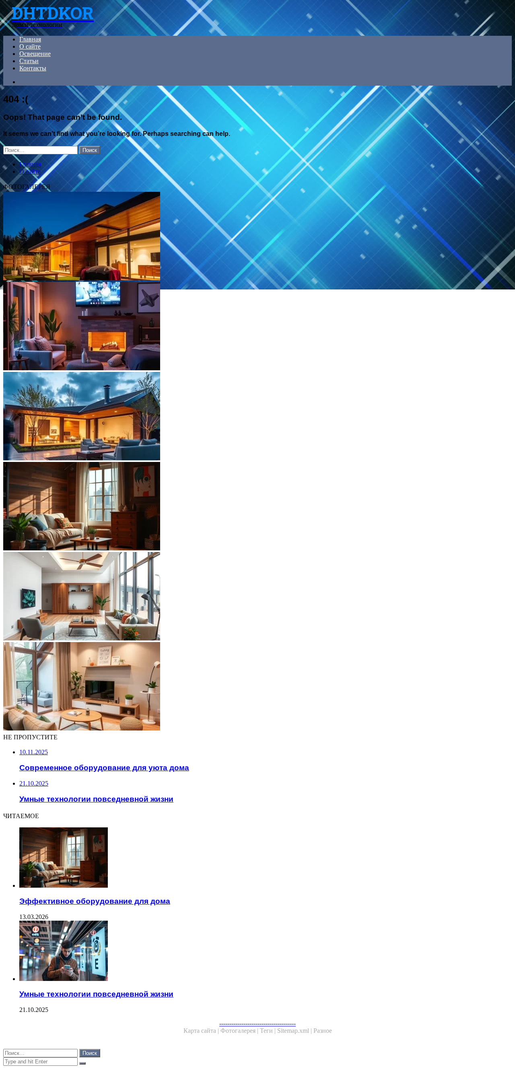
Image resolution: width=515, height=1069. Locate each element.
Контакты (32, 68)
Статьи (29, 60)
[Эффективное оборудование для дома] (244, 507)
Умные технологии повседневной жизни (96, 994)
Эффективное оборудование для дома (94, 901)
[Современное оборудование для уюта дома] (244, 687)
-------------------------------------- (257, 1023)
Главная (30, 39)
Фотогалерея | (240, 1030)
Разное (322, 1030)
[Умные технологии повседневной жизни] (252, 952)
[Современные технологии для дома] (244, 597)
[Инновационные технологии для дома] (244, 237)
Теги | (268, 1030)
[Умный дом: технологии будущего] (244, 417)
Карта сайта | (201, 1030)
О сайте (30, 46)
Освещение (35, 53)
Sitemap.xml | (295, 1030)
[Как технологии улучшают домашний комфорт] (244, 327)
